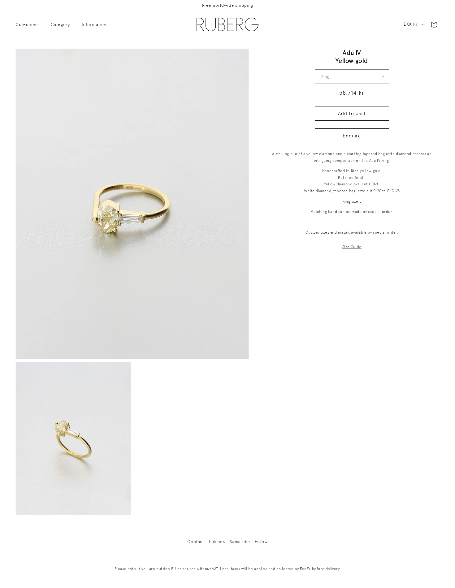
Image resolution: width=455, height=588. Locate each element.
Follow (261, 541)
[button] (29, 24)
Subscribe (240, 541)
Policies (217, 541)
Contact (195, 541)
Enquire (352, 135)
